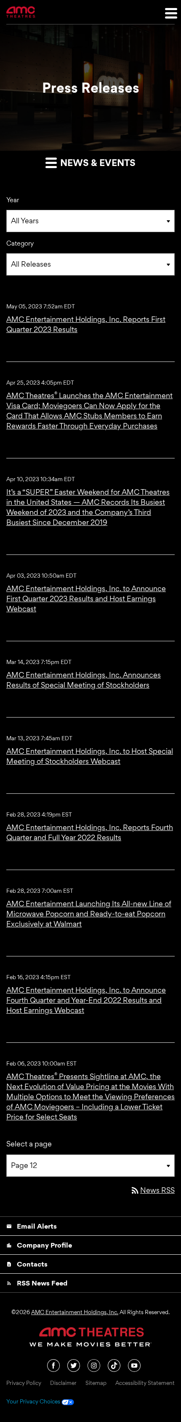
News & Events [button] (97, 162)
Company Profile (39, 1245)
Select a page (29, 1143)
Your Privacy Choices (33, 1402)
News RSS (152, 1190)
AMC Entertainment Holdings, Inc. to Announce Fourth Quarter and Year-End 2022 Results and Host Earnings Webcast (86, 1000)
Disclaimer (63, 1383)
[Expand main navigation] (170, 12)
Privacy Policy (23, 1383)
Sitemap (95, 1383)
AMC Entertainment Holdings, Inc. (74, 1312)
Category (20, 243)
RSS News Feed (36, 1283)
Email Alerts (31, 1226)
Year (12, 200)
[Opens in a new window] (54, 1364)
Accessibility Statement (145, 1383)
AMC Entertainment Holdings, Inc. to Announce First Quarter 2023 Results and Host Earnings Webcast (86, 598)
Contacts (27, 1264)
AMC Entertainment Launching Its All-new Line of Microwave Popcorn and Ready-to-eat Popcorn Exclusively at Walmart (88, 913)
